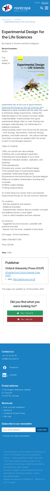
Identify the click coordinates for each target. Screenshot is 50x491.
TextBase (17, 19)
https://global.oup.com (23, 279)
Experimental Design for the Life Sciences (19, 22)
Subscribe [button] (42, 429)
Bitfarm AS (39, 479)
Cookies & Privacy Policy (14, 413)
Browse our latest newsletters (16, 436)
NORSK (37, 3)
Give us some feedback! (14, 407)
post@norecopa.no (10, 359)
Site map (7, 416)
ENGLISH (45, 3)
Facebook (13, 367)
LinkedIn (13, 375)
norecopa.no (6, 19)
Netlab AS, (29, 479)
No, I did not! (26, 319)
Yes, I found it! (26, 313)
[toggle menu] (46, 8)
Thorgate (11, 482)
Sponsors (7, 410)
